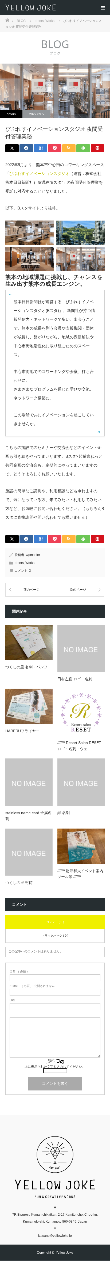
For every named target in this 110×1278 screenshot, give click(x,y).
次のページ (78, 590)
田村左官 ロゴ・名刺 (74, 679)
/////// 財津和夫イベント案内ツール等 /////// (80, 874)
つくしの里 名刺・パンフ (26, 667)
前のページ (31, 590)
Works (29, 563)
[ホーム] (7, 20)
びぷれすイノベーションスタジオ (39, 173)
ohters (11, 114)
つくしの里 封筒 (19, 882)
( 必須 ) (19, 971)
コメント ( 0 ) (55, 922)
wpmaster (33, 555)
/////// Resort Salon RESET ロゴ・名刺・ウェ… (79, 746)
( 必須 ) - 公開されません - (33, 986)
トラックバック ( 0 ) (55, 935)
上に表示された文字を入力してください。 (55, 1067)
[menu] (102, 7)
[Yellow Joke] (57, 7)
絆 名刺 (63, 813)
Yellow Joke (64, 1252)
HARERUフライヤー (22, 731)
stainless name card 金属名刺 (28, 816)
